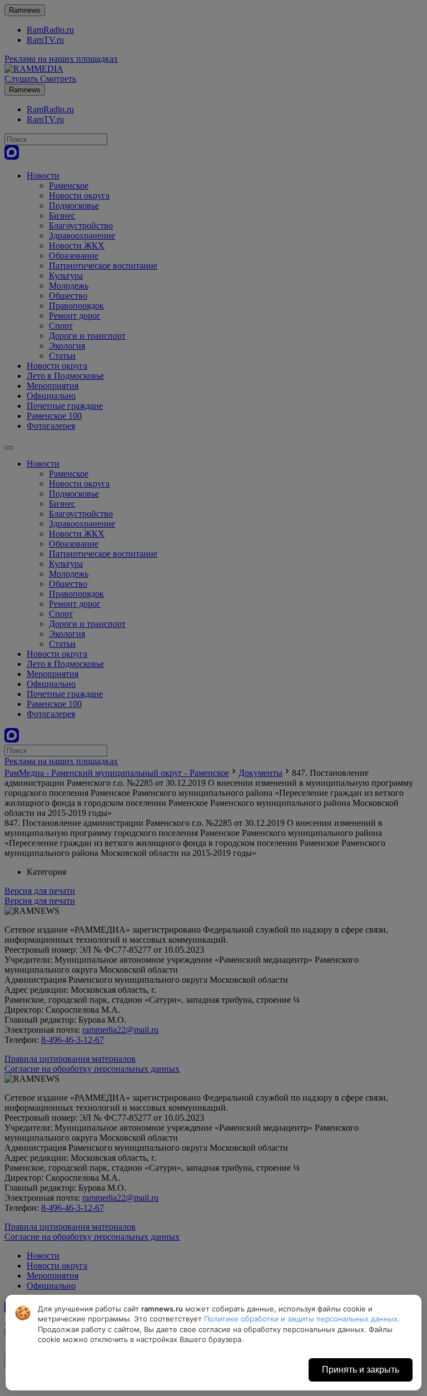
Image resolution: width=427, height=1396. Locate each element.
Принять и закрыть (360, 1369)
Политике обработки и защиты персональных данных (301, 1318)
